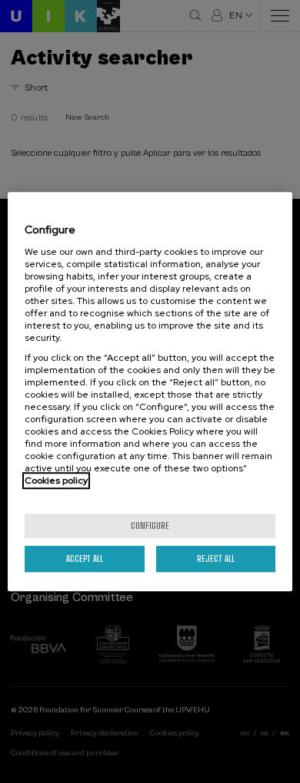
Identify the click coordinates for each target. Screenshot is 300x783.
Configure (150, 525)
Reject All (216, 558)
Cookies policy (56, 480)
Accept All (84, 558)
